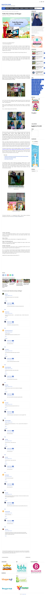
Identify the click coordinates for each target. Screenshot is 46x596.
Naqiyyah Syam (6, 4)
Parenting (21, 8)
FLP (37, 82)
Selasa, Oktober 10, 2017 (8, 530)
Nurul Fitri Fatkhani (8, 420)
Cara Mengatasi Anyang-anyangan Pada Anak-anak (39, 72)
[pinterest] (8, 275)
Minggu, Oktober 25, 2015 (8, 295)
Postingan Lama (28, 557)
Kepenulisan (37, 85)
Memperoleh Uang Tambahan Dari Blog (10, 157)
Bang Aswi (6, 492)
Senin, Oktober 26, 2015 (8, 458)
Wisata (37, 94)
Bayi (40, 79)
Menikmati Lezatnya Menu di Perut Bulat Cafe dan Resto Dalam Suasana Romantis (16, 156)
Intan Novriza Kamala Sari (9, 330)
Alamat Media (37, 79)
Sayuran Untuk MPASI (39, 56)
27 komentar (8, 15)
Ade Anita (6, 439)
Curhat (33, 82)
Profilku (7, 8)
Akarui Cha (6, 529)
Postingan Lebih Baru (5, 557)
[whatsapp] (10, 275)
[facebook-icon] (42, 1)
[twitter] (5, 275)
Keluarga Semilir (7, 511)
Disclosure (31, 8)
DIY (35, 82)
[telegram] (12, 275)
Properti (41, 88)
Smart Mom (38, 91)
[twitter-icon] (43, 1)
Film (39, 82)
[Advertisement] (16, 67)
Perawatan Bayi (17, 8)
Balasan (6, 319)
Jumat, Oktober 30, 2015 (10, 467)
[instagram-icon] (40, 1)
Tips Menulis (26, 8)
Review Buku (33, 91)
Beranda (3, 8)
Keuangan (42, 85)
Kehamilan (11, 8)
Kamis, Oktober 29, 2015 (10, 323)
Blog (42, 79)
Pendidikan (37, 88)
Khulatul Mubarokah (8, 367)
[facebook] (3, 275)
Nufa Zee (6, 294)
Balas (6, 298)
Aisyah (33, 79)
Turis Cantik (7, 349)
